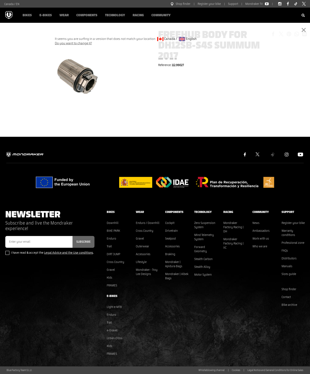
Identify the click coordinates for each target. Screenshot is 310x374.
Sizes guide (289, 274)
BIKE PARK (113, 230)
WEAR (64, 15)
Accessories (143, 254)
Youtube (300, 154)
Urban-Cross (114, 338)
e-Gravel (112, 330)
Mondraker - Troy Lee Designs (147, 272)
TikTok (273, 154)
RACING (138, 15)
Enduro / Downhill (147, 223)
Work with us (260, 238)
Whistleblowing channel (211, 370)
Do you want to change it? (73, 43)
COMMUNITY (161, 15)
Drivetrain (171, 230)
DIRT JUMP (113, 254)
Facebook (245, 154)
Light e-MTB (114, 307)
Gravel (111, 269)
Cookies (236, 370)
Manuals (287, 266)
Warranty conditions (288, 233)
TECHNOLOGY (115, 15)
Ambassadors (261, 230)
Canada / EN (11, 4)
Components (86, 15)
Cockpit (169, 223)
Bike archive (289, 305)
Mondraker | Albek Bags (176, 276)
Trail (109, 246)
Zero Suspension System (204, 225)
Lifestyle (141, 262)
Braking (170, 254)
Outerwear (142, 246)
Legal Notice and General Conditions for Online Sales (275, 370)
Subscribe (83, 241)
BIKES (27, 15)
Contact (286, 297)
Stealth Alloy (202, 267)
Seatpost (170, 238)
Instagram (286, 154)
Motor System (203, 274)
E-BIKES (45, 15)
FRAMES (112, 285)
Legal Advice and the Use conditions (68, 252)
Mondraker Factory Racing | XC (233, 243)
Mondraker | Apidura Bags (173, 264)
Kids (109, 277)
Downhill (113, 223)
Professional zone (293, 242)
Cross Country (115, 262)
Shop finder (183, 4)
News (255, 223)
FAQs (285, 250)
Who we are (259, 246)
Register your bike (209, 4)
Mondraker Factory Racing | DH (233, 227)
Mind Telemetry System (204, 237)
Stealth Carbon (203, 259)
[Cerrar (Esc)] (304, 29)
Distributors (289, 258)
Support (233, 4)
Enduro (111, 238)
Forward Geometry (200, 249)
